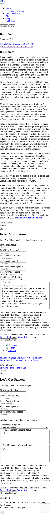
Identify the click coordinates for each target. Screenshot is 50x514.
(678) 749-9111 (31, 44)
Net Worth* (10, 272)
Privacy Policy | (7, 368)
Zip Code (9, 261)
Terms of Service (24, 337)
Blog (8, 18)
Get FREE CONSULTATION (19, 46)
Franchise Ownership (15, 11)
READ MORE (6, 223)
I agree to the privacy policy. (16, 286)
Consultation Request (30, 360)
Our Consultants (13, 13)
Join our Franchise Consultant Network (17, 358)
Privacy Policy (6, 337)
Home (8, 8)
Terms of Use (20, 368)
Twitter (11, 348)
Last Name (9, 250)
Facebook (12, 345)
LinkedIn (12, 350)
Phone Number (11, 266)
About (8, 16)
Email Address (11, 255)
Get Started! (11, 21)
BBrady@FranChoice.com (12, 44)
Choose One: (10, 424)
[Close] (7, 4)
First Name (9, 245)
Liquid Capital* (11, 277)
